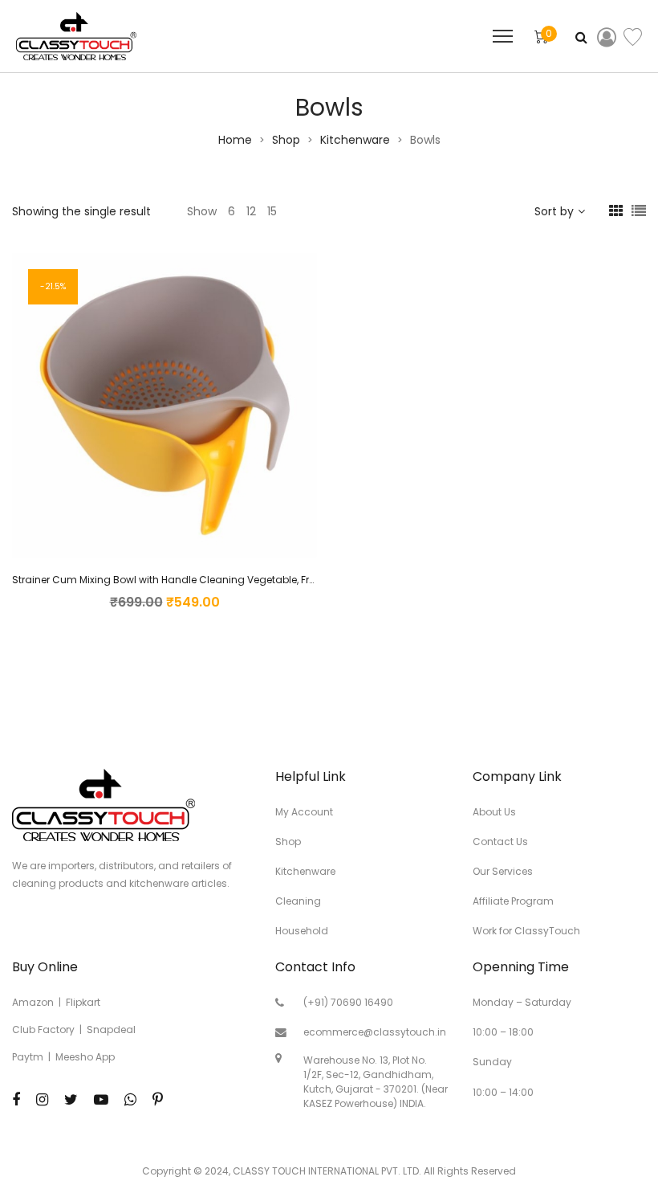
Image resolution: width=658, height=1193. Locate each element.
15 (272, 211)
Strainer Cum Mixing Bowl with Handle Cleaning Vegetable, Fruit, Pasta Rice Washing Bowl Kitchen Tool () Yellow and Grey (307, 579)
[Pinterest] (157, 1099)
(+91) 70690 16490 (348, 1002)
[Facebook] (16, 1099)
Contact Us (500, 841)
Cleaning (298, 901)
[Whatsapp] (130, 1099)
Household (301, 931)
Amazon (33, 1002)
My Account (304, 812)
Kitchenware (355, 140)
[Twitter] (71, 1099)
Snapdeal (111, 1029)
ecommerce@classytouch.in (374, 1032)
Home (235, 140)
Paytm (27, 1057)
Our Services (503, 871)
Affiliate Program (513, 901)
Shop (286, 140)
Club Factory (43, 1029)
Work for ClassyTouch (526, 931)
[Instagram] (42, 1099)
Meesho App (85, 1057)
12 (251, 211)
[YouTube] (101, 1099)
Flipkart (83, 1002)
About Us (494, 812)
